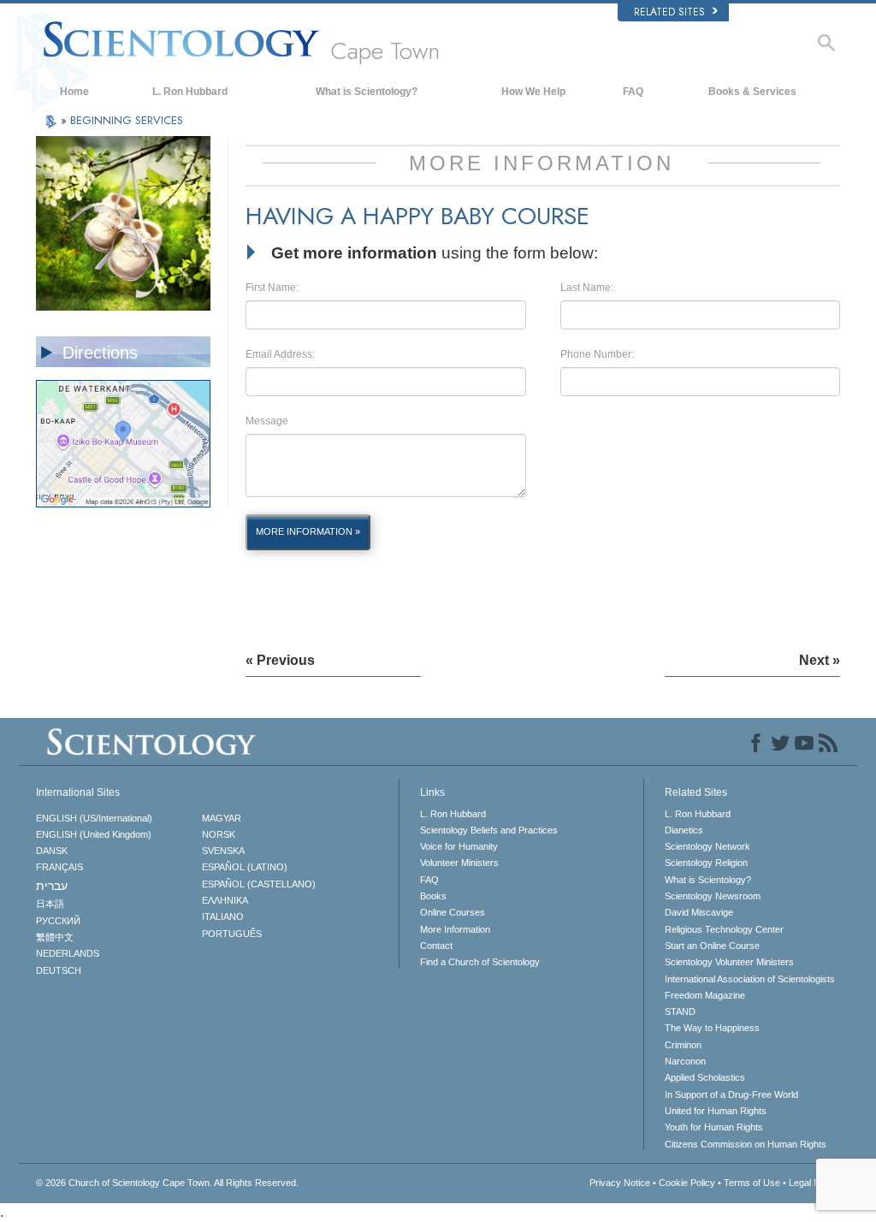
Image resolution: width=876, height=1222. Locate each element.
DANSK (52, 850)
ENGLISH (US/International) (94, 818)
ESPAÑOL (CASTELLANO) (259, 884)
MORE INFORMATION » (308, 531)
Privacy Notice (619, 1183)
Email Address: (280, 354)
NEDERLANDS (67, 953)
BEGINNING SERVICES (126, 120)
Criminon (683, 1045)
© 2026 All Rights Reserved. (167, 1183)
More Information (455, 929)
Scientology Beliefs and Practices (489, 830)
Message (267, 421)
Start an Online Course (712, 945)
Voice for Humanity (459, 846)
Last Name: (586, 288)
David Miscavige (699, 912)
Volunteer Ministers (459, 862)
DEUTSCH (58, 970)
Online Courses (452, 912)
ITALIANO (223, 916)
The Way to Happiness (712, 1028)
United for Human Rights (715, 1111)
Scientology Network (707, 846)
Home (74, 92)
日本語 (50, 904)
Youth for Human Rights (714, 1127)
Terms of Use (752, 1183)
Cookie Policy (687, 1183)
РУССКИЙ (58, 921)
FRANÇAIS (59, 867)
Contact (436, 945)
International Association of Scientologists (750, 979)
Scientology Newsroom (713, 896)
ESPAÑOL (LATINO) (244, 867)
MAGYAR (221, 818)
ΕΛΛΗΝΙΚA (225, 900)
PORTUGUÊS (232, 933)
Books (433, 896)
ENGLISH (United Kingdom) (93, 834)
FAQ (633, 92)
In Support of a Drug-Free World (731, 1094)
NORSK (218, 834)
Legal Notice (814, 1183)
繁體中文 (55, 937)
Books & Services (752, 92)
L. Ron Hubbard (190, 92)
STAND (680, 1011)
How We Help (533, 92)
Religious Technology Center (724, 929)
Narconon (685, 1061)
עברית (52, 886)
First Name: (272, 288)
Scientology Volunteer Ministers (729, 962)
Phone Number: (597, 354)
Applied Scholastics (705, 1077)
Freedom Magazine (705, 995)
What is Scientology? (366, 92)
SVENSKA (223, 850)
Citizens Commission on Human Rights (745, 1144)
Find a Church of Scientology (480, 962)
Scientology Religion (706, 862)
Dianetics (684, 830)
